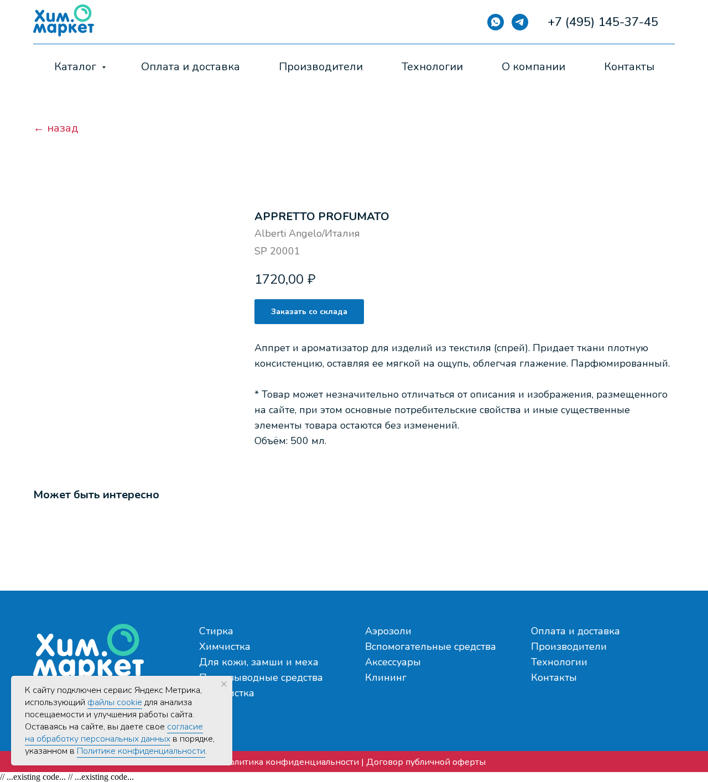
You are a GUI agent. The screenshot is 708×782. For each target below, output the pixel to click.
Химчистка (225, 646)
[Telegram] (520, 22)
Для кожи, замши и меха (259, 662)
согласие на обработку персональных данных (114, 733)
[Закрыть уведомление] (224, 684)
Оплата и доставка (190, 66)
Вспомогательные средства (430, 646)
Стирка (216, 631)
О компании (533, 66)
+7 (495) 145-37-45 (603, 22)
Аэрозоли (388, 631)
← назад (56, 128)
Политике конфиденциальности (141, 751)
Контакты (629, 66)
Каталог (76, 66)
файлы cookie (114, 702)
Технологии (432, 66)
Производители (321, 66)
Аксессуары (393, 662)
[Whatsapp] (495, 22)
